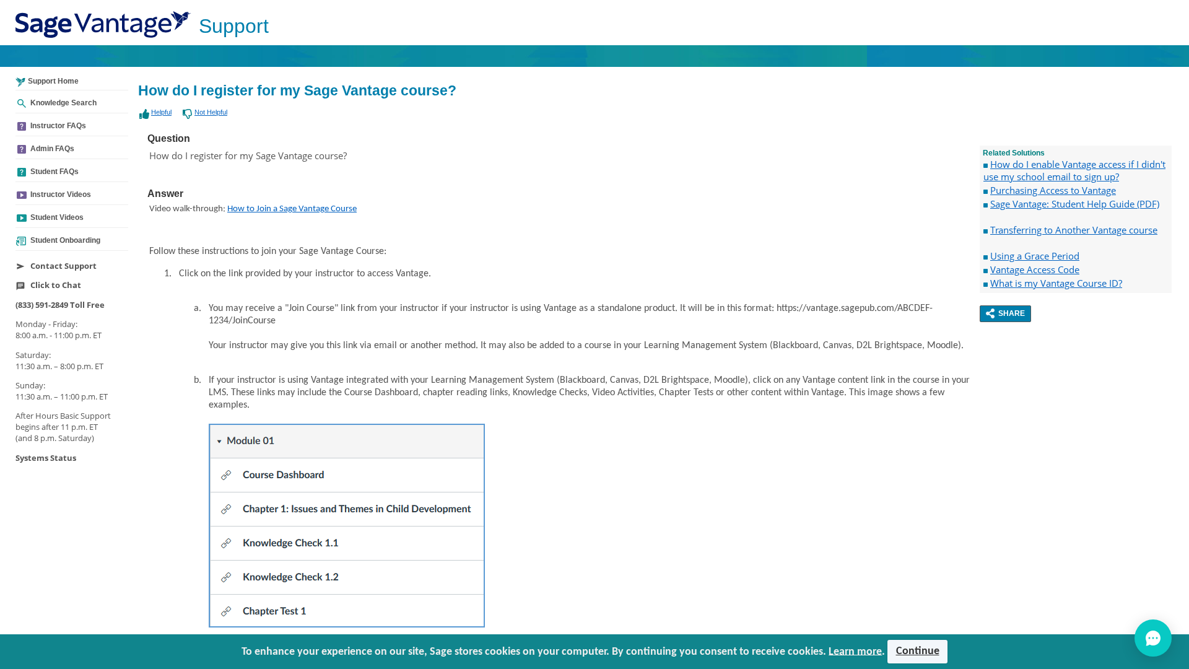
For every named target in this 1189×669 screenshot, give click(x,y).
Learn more (855, 651)
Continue (917, 651)
